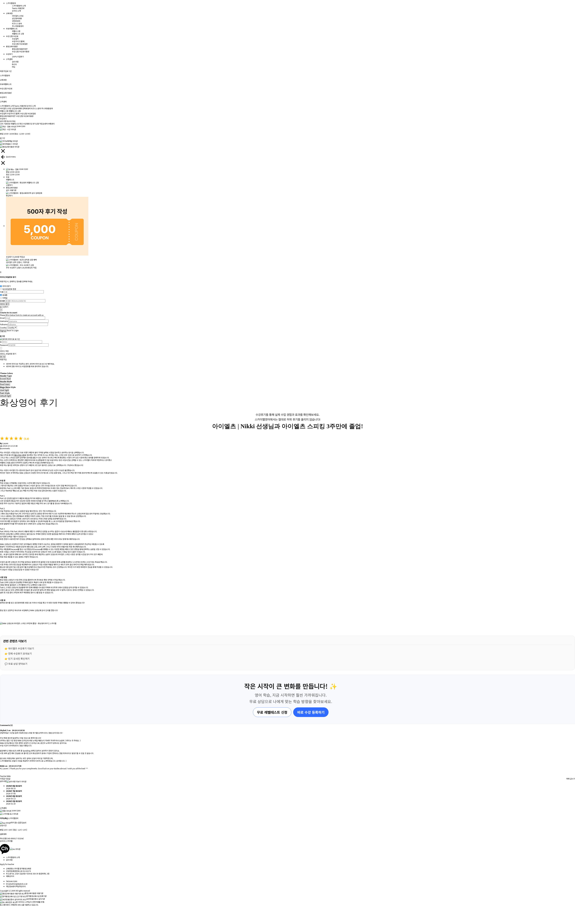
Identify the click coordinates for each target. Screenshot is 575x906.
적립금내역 (43, 123)
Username (4, 321)
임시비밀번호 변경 (9, 289)
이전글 (2, 778)
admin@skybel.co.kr (19, 883)
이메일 (4, 298)
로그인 (9, 71)
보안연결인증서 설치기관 (35, 899)
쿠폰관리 (51, 123)
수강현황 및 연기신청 (31, 123)
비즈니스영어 (17, 23)
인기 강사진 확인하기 (19, 658)
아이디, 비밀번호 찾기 (8, 353)
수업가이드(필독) (18, 41)
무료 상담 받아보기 (17, 663)
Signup (3, 330)
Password (4, 345)
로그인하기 (4, 307)
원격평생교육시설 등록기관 (36, 896)
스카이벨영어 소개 (19, 5)
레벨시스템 (16, 31)
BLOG (14, 64)
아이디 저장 (4, 351)
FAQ (13, 66)
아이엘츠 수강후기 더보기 (21, 648)
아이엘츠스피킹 (18, 16)
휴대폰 (4, 295)
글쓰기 (572, 778)
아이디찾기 (6, 286)
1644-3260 (20, 126)
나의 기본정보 (5, 123)
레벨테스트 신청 (18, 33)
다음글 (7, 778)
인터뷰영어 (16, 21)
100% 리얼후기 (18, 56)
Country (3, 327)
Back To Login (13, 330)
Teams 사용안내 (18, 8)
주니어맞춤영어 (18, 26)
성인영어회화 (17, 18)
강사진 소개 (16, 10)
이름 (1, 292)
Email (2, 318)
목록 (568, 778)
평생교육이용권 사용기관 (34, 893)
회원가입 (3, 71)
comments (5, 448)
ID (1, 342)
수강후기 (3, 118)
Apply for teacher (7, 864)
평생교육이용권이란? (20, 49)
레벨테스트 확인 (17, 123)
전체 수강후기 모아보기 (20, 653)
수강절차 (15, 38)
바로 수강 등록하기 (310, 712)
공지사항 (15, 61)
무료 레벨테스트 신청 (272, 712)
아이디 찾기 (4, 304)
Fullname (3, 324)
